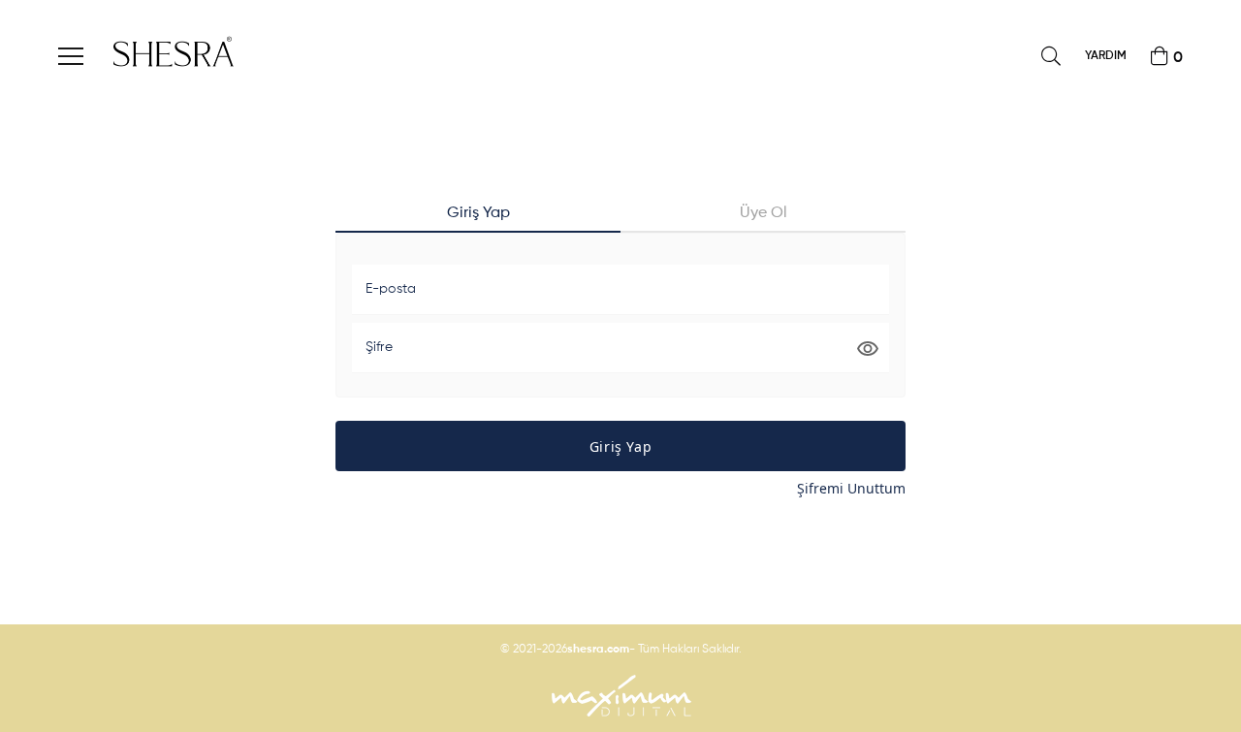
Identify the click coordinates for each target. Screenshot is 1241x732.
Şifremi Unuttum (851, 488)
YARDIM (1106, 56)
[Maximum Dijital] (620, 695)
